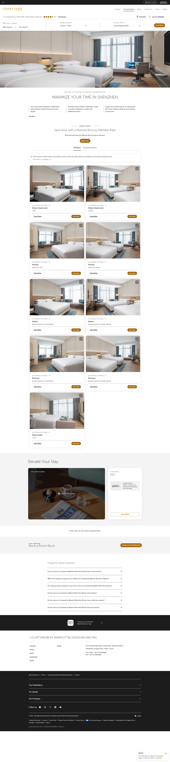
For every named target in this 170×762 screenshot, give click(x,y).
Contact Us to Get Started (131, 545)
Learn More (125, 514)
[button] (151, 2)
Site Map (31, 722)
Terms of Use (52, 720)
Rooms (32, 649)
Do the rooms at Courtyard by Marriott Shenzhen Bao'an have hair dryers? (73, 607)
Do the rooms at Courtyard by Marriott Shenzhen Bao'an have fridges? (72, 593)
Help (47, 722)
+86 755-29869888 (158, 17)
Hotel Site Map (40, 722)
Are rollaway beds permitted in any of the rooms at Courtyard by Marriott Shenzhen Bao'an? (80, 586)
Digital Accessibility (108, 720)
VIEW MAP (142, 17)
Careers (44, 720)
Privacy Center (80, 720)
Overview (117, 9)
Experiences (148, 9)
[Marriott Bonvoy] (163, 2)
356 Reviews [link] (62, 17)
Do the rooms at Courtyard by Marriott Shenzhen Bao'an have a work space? (74, 571)
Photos (59, 646)
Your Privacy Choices (95, 720)
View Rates (76, 216)
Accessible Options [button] (40, 205)
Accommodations (128, 9)
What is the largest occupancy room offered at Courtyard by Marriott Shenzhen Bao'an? (78, 579)
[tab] (77, 148)
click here (159, 758)
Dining (139, 9)
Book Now (85, 141)
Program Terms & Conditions (66, 720)
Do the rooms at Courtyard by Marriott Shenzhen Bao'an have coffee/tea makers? (76, 600)
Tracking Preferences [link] (34, 720)
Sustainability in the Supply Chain (125, 720)
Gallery (165, 9)
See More (32, 116)
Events (157, 9)
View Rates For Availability (41, 159)
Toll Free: (96, 652)
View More (37, 216)
